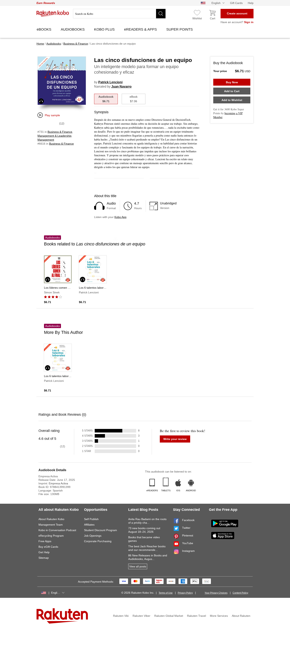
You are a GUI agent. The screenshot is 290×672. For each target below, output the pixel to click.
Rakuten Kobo (52, 13)
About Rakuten (241, 615)
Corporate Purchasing (97, 541)
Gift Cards (236, 3)
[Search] (161, 13)
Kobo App (120, 217)
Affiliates (89, 524)
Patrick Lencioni (110, 82)
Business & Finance (60, 131)
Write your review (175, 439)
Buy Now (232, 82)
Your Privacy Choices (216, 593)
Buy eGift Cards (48, 546)
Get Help (44, 552)
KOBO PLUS (105, 29)
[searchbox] (119, 13)
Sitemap (43, 557)
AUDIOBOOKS (73, 29)
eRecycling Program (51, 535)
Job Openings (92, 535)
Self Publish (91, 519)
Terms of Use (166, 593)
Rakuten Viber (141, 615)
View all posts (137, 566)
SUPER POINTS (180, 29)
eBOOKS (44, 29)
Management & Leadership (54, 135)
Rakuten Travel (196, 615)
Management (45, 139)
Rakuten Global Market (168, 615)
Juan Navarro (121, 86)
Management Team (50, 524)
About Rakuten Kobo (51, 519)
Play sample (52, 115)
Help (251, 3)
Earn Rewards (45, 3)
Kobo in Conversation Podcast (57, 530)
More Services (219, 615)
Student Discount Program (100, 530)
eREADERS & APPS (141, 29)
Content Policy (240, 593)
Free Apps (44, 541)
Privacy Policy (185, 593)
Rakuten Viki (121, 615)
